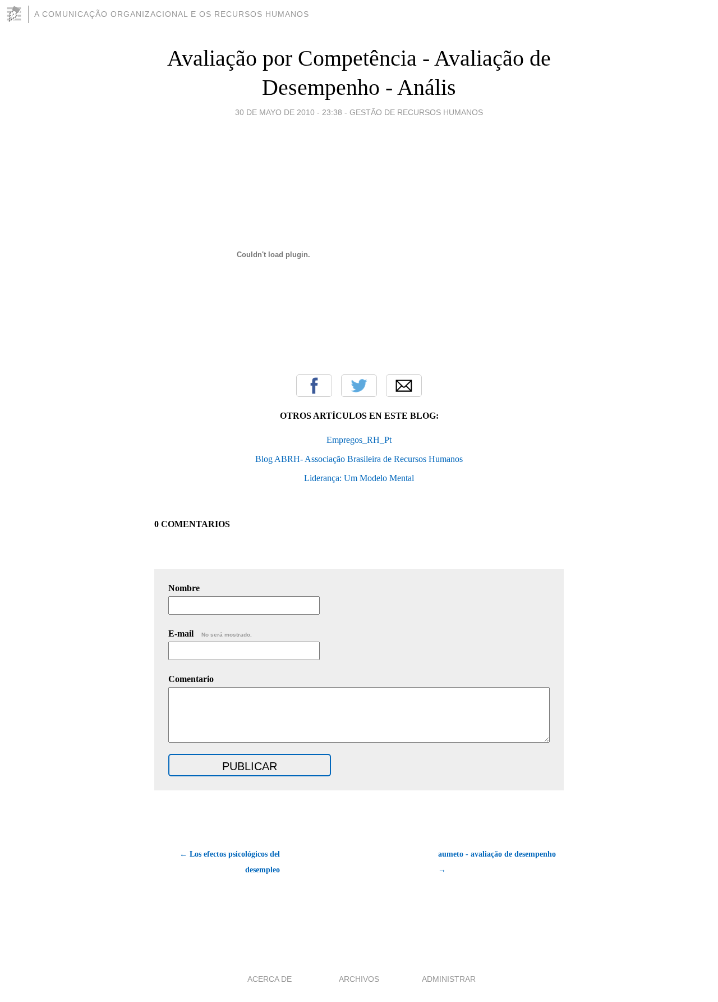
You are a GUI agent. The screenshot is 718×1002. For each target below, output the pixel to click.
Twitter (359, 385)
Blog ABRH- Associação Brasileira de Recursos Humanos (359, 459)
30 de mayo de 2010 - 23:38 (288, 112)
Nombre (184, 588)
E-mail (210, 633)
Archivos (359, 978)
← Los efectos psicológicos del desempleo (230, 862)
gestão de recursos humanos (416, 112)
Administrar (449, 978)
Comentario (191, 679)
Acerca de (269, 978)
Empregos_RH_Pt (359, 440)
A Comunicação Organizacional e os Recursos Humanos (171, 14)
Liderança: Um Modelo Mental (359, 478)
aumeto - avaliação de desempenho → (497, 862)
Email (404, 385)
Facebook (314, 385)
